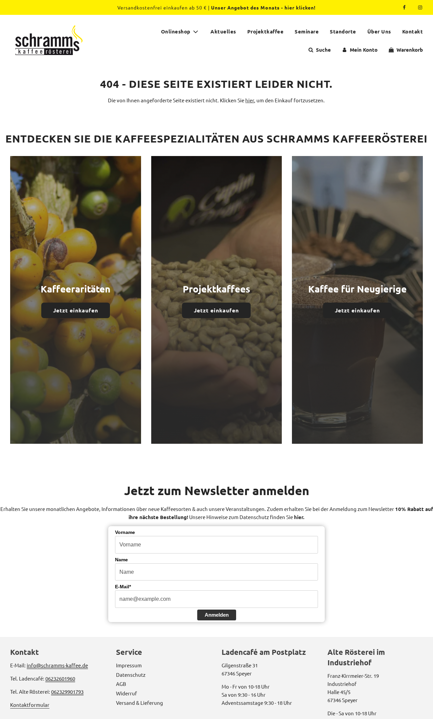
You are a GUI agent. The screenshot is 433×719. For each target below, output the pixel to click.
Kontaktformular (29, 704)
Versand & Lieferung (139, 702)
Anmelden (217, 615)
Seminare (307, 31)
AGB (121, 684)
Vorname (125, 532)
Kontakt (412, 31)
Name (121, 559)
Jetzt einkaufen (75, 310)
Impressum (129, 665)
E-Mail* (123, 586)
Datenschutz (130, 674)
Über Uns (379, 31)
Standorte (343, 31)
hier (249, 100)
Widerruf (126, 693)
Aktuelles (223, 31)
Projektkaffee (265, 31)
